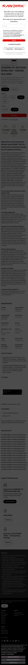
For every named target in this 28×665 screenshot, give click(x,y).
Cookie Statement (10, 654)
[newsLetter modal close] (26, 3)
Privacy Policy (9, 49)
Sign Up (14, 40)
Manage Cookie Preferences (13, 657)
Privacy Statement (18, 35)
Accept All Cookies (13, 662)
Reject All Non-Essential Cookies (13, 659)
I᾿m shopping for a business (14, 44)
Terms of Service (18, 49)
